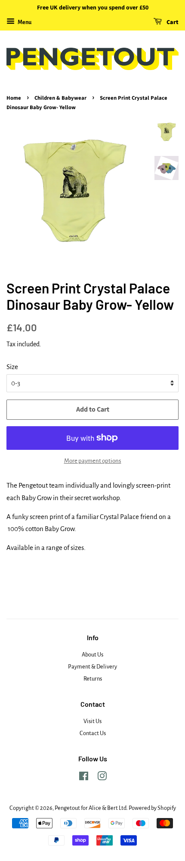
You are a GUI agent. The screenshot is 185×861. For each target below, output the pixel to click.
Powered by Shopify (152, 808)
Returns (92, 678)
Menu (24, 22)
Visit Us (92, 721)
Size (12, 366)
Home (13, 98)
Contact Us (93, 733)
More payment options (92, 461)
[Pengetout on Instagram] (102, 778)
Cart (172, 22)
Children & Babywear (60, 98)
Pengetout (67, 808)
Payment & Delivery (92, 666)
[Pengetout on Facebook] (84, 778)
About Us (92, 654)
